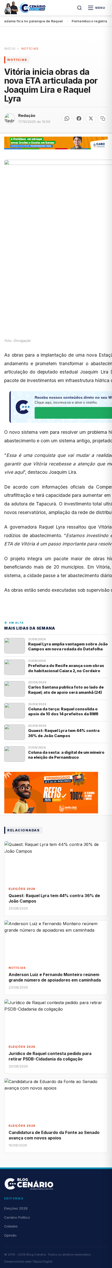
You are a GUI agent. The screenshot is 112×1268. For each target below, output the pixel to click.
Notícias (30, 48)
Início (10, 48)
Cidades (11, 1226)
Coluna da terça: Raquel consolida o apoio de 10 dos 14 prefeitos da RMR (63, 711)
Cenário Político (17, 1217)
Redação (26, 115)
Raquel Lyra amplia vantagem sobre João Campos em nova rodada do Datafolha (68, 646)
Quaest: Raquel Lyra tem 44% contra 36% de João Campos (63, 733)
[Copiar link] (103, 118)
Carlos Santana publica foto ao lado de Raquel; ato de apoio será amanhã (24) (66, 689)
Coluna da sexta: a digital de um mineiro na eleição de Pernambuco (66, 754)
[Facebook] (79, 118)
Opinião (10, 1235)
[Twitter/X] (91, 118)
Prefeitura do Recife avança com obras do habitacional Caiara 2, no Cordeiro (66, 668)
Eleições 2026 (16, 1208)
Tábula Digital (42, 1261)
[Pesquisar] (79, 8)
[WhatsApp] (67, 118)
